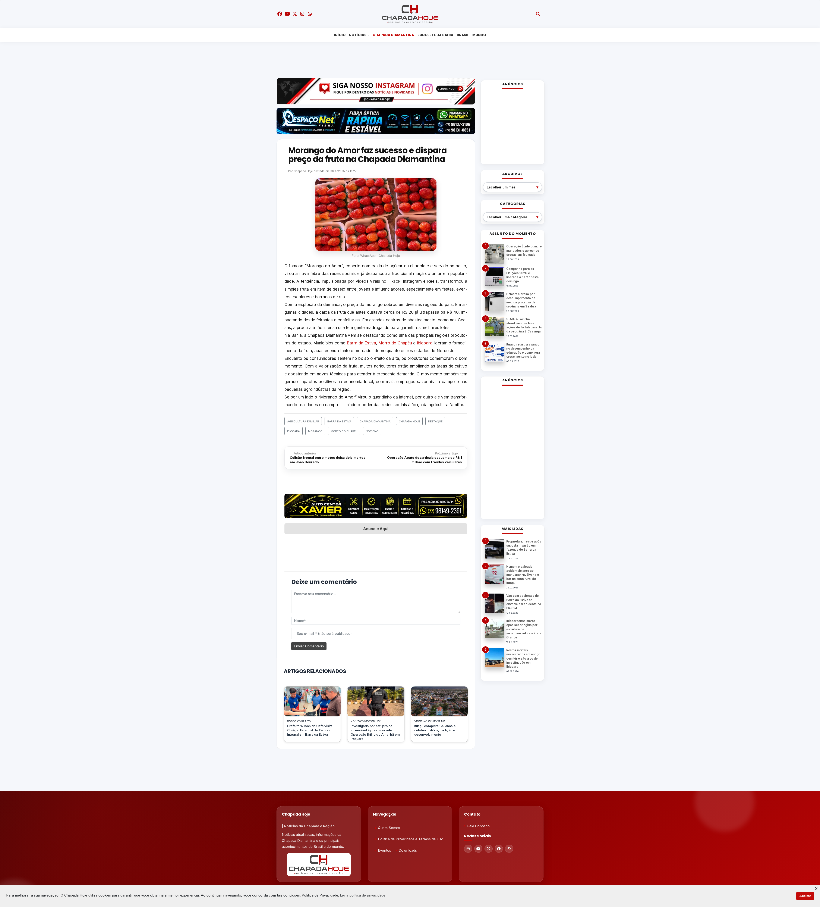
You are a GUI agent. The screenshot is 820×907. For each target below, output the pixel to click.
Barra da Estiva (361, 343)
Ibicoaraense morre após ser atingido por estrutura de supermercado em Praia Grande (523, 629)
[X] (489, 849)
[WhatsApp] (509, 849)
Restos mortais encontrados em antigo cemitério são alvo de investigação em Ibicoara (523, 658)
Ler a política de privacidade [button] (362, 895)
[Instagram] (468, 849)
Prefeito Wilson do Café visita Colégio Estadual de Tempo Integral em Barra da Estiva (309, 730)
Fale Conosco (478, 826)
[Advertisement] (407, 59)
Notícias (357, 34)
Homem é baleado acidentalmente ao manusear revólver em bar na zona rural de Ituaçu (522, 575)
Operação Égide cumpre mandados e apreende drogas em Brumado (524, 250)
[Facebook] (499, 849)
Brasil (463, 34)
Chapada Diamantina (393, 34)
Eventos (384, 850)
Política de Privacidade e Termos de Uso (410, 839)
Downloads (408, 850)
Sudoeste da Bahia (435, 34)
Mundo (479, 34)
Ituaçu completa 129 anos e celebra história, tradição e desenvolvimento (435, 730)
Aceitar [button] (805, 896)
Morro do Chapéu (395, 343)
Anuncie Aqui (375, 528)
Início (340, 34)
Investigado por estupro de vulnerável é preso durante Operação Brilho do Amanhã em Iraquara (375, 732)
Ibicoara (424, 343)
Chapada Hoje (303, 171)
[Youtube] (478, 849)
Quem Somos (389, 828)
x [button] (816, 888)
